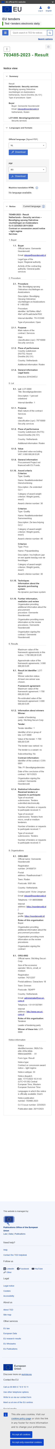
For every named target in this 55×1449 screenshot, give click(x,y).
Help (5, 1250)
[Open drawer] (7, 49)
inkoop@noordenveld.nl (28, 109)
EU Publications (10, 1349)
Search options (45, 39)
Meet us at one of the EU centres (18, 1402)
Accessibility (8, 1296)
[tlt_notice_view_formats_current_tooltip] (43, 206)
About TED (8, 1310)
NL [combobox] (12, 145)
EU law (6, 1328)
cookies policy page (21, 1418)
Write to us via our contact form (17, 1397)
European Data (10, 1333)
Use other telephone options (16, 1392)
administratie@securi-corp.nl (31, 999)
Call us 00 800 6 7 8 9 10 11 (15, 1387)
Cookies (7, 1291)
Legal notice (8, 1286)
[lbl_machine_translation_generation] (37, 188)
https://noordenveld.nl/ (32, 908)
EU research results (12, 1338)
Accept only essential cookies (27, 1442)
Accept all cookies (21, 1434)
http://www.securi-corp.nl (30, 1013)
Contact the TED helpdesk (15, 1255)
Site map (7, 1315)
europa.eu (27, 1374)
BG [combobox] (12, 169)
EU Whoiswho (9, 1344)
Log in (40, 11)
